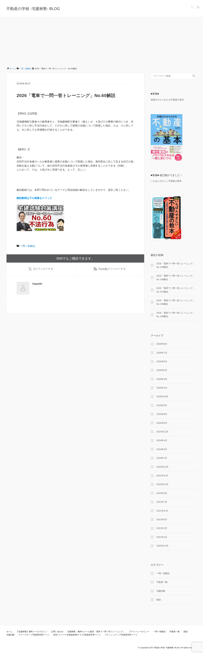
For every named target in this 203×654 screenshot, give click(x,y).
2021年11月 (162, 510)
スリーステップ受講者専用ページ (33, 635)
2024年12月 (162, 431)
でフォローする (43, 269)
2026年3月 (161, 388)
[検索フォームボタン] (193, 75)
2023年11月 (162, 475)
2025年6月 (161, 423)
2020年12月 (162, 545)
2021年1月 (161, 537)
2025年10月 (162, 396)
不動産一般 (161, 582)
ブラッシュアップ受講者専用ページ (121, 635)
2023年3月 (161, 493)
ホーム (9, 631)
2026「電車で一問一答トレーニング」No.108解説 (175, 277)
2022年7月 (161, 502)
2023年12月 (162, 467)
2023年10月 (162, 484)
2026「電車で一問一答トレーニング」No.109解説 (175, 265)
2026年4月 (161, 379)
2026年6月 (161, 361)
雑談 (158, 599)
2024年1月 (161, 458)
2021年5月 (161, 519)
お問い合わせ (57, 631)
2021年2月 (161, 528)
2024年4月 (161, 440)
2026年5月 (161, 370)
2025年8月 (161, 414)
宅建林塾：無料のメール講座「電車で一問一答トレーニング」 (96, 631)
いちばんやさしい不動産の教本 (166, 181)
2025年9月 (161, 405)
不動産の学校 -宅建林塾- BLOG (33, 8)
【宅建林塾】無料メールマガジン (31, 631)
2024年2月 (161, 449)
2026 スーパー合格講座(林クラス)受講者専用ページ (77, 635)
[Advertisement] (101, 41)
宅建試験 (160, 591)
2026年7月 (161, 352)
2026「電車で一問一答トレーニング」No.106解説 (175, 302)
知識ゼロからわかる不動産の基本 (167, 99)
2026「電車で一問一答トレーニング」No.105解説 (175, 315)
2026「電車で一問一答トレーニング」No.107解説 (175, 290)
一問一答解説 (27, 246)
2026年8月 (161, 344)
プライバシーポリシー (139, 631)
